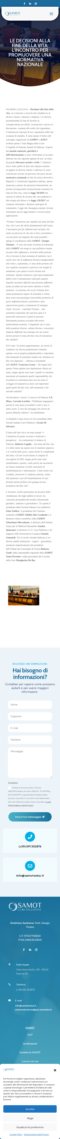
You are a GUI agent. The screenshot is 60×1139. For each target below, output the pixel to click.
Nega (30, 1118)
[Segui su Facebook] (24, 4)
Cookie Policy (16, 1134)
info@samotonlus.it (30, 875)
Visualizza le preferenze (30, 1127)
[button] (55, 1070)
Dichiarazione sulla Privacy (36, 1134)
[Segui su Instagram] (36, 4)
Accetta (30, 1109)
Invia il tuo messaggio (28, 816)
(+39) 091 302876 (30, 846)
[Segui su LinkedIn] (30, 4)
